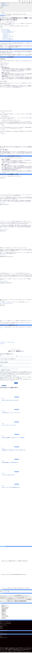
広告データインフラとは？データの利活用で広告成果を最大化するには (14, 574)
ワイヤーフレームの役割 (5, 29)
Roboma (10, 598)
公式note (1, 635)
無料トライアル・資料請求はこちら (8, 39)
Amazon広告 (3, 595)
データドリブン (4, 599)
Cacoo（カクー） (5, 33)
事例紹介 (4, 606)
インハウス (28, 598)
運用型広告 (4, 610)
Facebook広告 (17, 595)
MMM (4, 598)
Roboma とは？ (19, 1)
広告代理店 (4, 618)
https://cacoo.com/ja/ (2, 202)
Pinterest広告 (7, 598)
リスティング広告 (24, 599)
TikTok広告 (15, 598)
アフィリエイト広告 (5, 616)
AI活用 (1, 595)
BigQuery (6, 595)
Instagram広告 (21, 596)
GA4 (22, 595)
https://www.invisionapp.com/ (4, 229)
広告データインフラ (3, 601)
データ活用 (20, 599)
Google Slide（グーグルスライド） (8, 36)
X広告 (22, 598)
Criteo (10, 595)
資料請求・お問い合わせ (5, 5)
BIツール (8, 595)
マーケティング (4, 385)
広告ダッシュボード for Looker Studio (5, 623)
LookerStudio (4, 611)
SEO (13, 598)
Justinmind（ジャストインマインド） (8, 35)
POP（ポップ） (5, 37)
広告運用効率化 (22, 601)
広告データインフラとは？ (6, 2)
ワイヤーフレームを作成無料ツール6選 (7, 32)
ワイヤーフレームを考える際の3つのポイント (8, 31)
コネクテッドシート (5, 605)
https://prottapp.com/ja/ (3, 254)
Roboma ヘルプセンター (3, 637)
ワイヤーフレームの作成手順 (6, 30)
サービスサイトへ (4, 4)
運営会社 (3, 6)
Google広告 (16, 596)
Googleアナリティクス (26, 595)
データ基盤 (18, 599)
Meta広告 (1, 598)
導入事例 (3, 3)
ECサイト (12, 595)
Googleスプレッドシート (7, 596)
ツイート (1, 632)
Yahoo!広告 (25, 598)
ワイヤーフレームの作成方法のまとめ (7, 38)
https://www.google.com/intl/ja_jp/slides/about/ (6, 303)
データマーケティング (11, 599)
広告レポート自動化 (12, 601)
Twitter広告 (19, 598)
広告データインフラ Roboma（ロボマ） (6, 621)
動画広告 (30, 599)
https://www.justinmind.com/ (4, 281)
